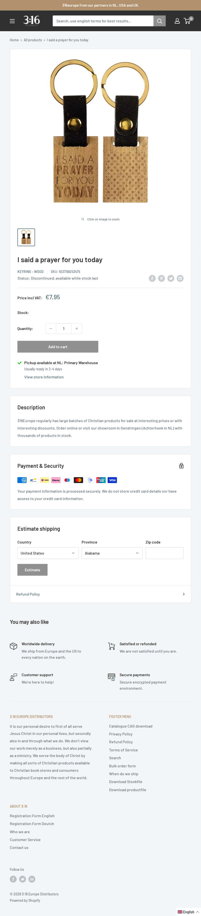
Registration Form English (32, 815)
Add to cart (57, 346)
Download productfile (127, 789)
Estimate (32, 569)
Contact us (19, 847)
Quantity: (25, 328)
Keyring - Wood (30, 272)
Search (115, 757)
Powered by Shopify (25, 900)
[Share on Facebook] (152, 278)
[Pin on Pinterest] (161, 278)
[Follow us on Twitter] (22, 878)
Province (89, 542)
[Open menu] (12, 21)
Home (14, 40)
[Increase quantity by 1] (77, 328)
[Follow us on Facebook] (13, 878)
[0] (187, 21)
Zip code (153, 542)
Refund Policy (28, 594)
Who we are (20, 831)
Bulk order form (122, 765)
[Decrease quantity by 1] (51, 328)
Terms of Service (123, 749)
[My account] (177, 21)
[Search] (159, 20)
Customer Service (25, 839)
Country (24, 542)
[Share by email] (180, 278)
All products (33, 40)
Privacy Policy (121, 733)
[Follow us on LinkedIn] (31, 878)
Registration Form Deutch (32, 823)
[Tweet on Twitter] (170, 278)
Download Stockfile (125, 781)
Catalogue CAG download (130, 726)
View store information (44, 376)
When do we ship (123, 773)
